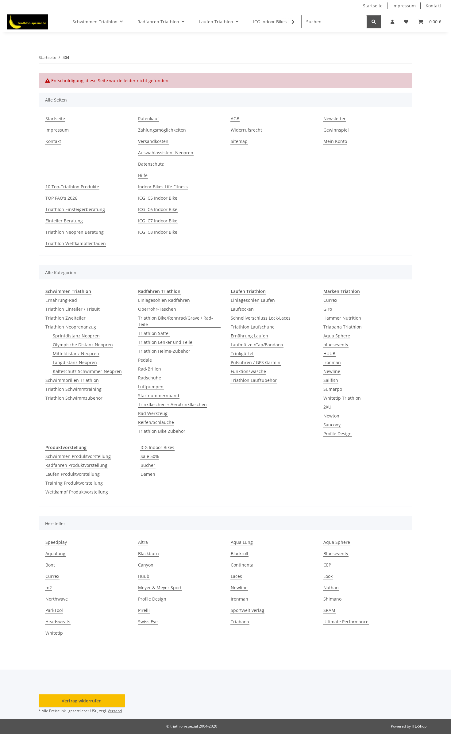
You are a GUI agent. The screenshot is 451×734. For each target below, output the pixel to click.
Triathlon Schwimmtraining (73, 389)
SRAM (329, 610)
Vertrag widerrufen (82, 701)
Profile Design (337, 433)
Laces (236, 576)
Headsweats (57, 621)
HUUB (329, 353)
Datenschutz (151, 164)
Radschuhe (149, 378)
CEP (327, 565)
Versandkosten (153, 141)
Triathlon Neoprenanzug (70, 327)
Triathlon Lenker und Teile (165, 342)
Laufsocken (242, 309)
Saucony (332, 425)
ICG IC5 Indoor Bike (157, 198)
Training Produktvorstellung (74, 483)
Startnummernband (158, 395)
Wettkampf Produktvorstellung (76, 492)
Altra (143, 542)
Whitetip (54, 633)
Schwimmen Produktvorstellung (78, 456)
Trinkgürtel (242, 353)
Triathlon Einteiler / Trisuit (72, 309)
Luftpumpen (151, 387)
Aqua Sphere (336, 336)
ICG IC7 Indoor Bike (157, 221)
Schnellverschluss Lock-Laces (261, 318)
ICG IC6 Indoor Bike (157, 209)
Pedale (145, 360)
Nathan (331, 587)
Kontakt (433, 6)
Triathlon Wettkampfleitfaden (75, 243)
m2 (48, 587)
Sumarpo (332, 389)
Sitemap (239, 141)
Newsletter (334, 118)
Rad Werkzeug (153, 413)
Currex (330, 300)
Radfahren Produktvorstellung (76, 465)
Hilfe (143, 175)
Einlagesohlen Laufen (253, 300)
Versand (115, 710)
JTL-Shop (419, 726)
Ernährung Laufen (249, 336)
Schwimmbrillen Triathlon (72, 380)
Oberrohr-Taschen (157, 309)
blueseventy (335, 345)
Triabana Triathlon (342, 327)
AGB (235, 118)
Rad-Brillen (149, 369)
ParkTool (54, 610)
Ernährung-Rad (61, 300)
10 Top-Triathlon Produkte (72, 187)
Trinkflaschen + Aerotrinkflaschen (172, 404)
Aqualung (55, 553)
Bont (50, 565)
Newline (331, 371)
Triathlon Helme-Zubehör (164, 351)
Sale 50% (150, 456)
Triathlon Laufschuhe (253, 327)
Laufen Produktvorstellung (72, 474)
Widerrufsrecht (246, 130)
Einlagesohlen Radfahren (164, 300)
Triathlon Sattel (154, 333)
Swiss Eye (148, 621)
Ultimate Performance (345, 621)
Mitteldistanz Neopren (76, 353)
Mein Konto (335, 141)
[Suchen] (374, 21)
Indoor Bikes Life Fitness (163, 187)
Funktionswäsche (248, 371)
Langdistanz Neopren (75, 362)
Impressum (404, 6)
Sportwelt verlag (247, 610)
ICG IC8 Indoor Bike (157, 232)
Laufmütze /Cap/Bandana (257, 345)
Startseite (373, 6)
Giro (327, 309)
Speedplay (56, 542)
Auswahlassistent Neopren (165, 153)
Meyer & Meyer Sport (160, 587)
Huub (143, 576)
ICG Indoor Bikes (157, 447)
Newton (331, 416)
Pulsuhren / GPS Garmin (255, 362)
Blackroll (239, 553)
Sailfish (330, 380)
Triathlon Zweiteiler (65, 318)
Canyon (145, 565)
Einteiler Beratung (64, 221)
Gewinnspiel (336, 130)
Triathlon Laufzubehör (254, 380)
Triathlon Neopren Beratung (74, 232)
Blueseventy (335, 553)
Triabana (240, 621)
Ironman (332, 362)
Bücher (148, 465)
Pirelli (144, 610)
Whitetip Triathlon (342, 398)
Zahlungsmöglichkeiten (162, 130)
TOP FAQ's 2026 (61, 198)
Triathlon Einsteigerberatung (75, 209)
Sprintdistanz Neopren (76, 336)
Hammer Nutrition (342, 318)
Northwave (56, 599)
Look (328, 576)
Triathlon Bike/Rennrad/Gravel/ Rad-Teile (175, 321)
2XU (327, 407)
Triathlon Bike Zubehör (161, 431)
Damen (148, 474)
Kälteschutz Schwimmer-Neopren (87, 371)
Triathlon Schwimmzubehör (73, 398)
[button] (392, 21)
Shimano (332, 599)
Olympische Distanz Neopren (83, 345)
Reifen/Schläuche (156, 422)
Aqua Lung (242, 542)
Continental (243, 565)
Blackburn (148, 553)
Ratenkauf (148, 118)
